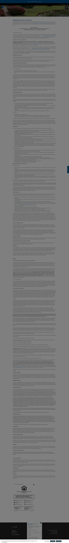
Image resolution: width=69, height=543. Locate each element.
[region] (34, 541)
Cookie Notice (5, 542)
